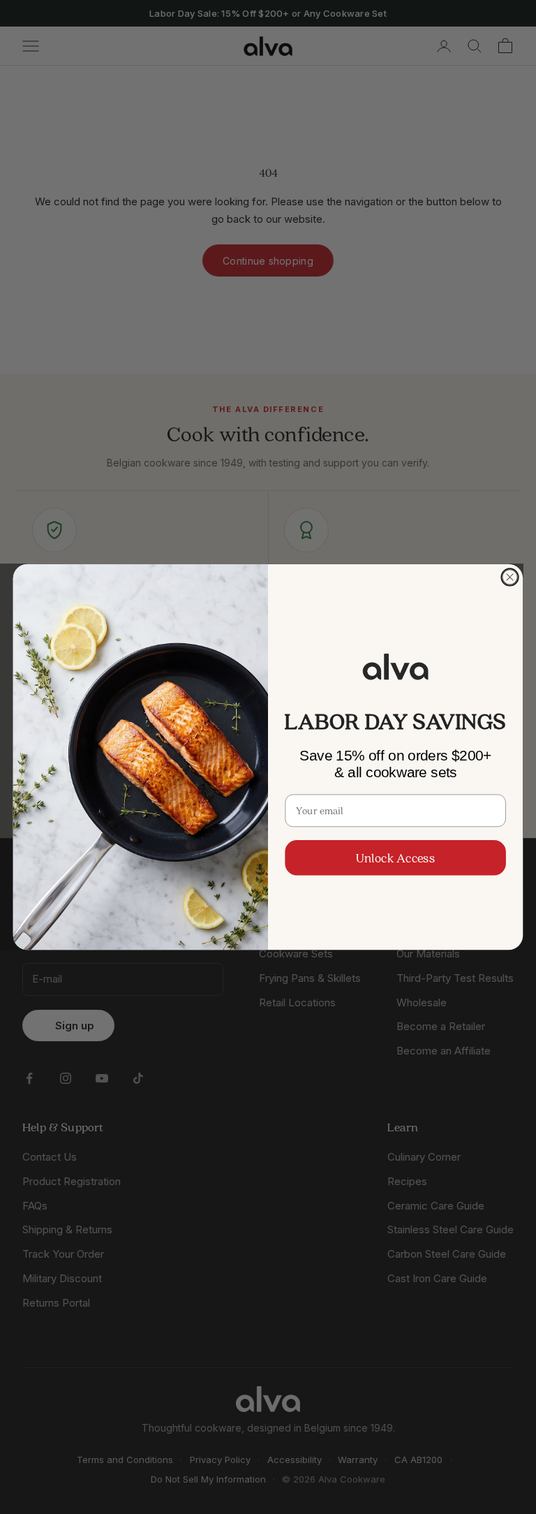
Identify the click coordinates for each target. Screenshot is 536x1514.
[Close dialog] (509, 577)
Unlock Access (395, 857)
